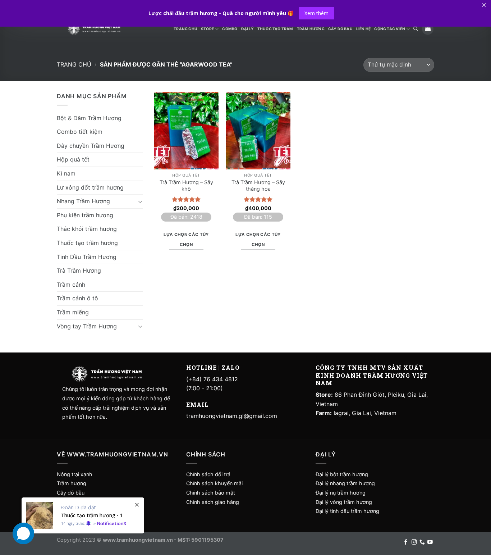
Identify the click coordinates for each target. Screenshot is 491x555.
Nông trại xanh (74, 474)
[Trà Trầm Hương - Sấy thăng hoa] (258, 130)
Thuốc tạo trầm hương (87, 242)
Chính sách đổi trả (208, 474)
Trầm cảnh (71, 284)
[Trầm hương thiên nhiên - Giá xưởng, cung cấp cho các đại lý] (94, 29)
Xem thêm (316, 13)
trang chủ (185, 29)
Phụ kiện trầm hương (85, 215)
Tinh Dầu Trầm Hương (86, 256)
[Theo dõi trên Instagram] (414, 542)
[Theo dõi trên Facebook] (406, 542)
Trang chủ (74, 64)
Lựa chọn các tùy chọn (186, 239)
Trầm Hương (311, 29)
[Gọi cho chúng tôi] (422, 542)
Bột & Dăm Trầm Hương (89, 118)
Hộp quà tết (73, 159)
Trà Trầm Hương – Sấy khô (186, 185)
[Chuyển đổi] (140, 201)
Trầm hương (71, 483)
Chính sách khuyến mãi (214, 483)
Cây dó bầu (70, 493)
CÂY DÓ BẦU (340, 29)
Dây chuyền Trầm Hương (90, 145)
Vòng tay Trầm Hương (87, 326)
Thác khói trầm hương (87, 228)
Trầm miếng (73, 312)
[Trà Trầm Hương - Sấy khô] (186, 130)
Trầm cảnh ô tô (77, 298)
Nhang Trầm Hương (83, 201)
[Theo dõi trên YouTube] (430, 542)
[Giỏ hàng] (427, 29)
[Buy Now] (83, 515)
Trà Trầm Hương (79, 270)
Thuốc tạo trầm (275, 29)
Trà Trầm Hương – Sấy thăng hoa (258, 185)
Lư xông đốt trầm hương (90, 187)
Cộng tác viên (389, 29)
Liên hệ (363, 29)
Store (207, 29)
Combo (229, 29)
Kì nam (66, 173)
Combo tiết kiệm (79, 131)
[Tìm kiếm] (415, 29)
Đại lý (247, 29)
